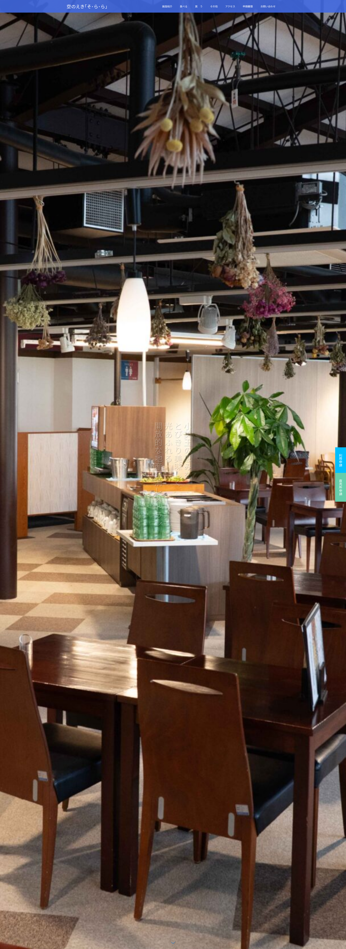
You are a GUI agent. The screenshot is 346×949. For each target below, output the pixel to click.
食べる (183, 6)
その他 (214, 6)
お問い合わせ (268, 6)
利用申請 (340, 460)
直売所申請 (340, 487)
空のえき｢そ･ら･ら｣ (87, 6)
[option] (173, 474)
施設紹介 (167, 6)
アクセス (230, 6)
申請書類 (248, 6)
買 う (199, 6)
